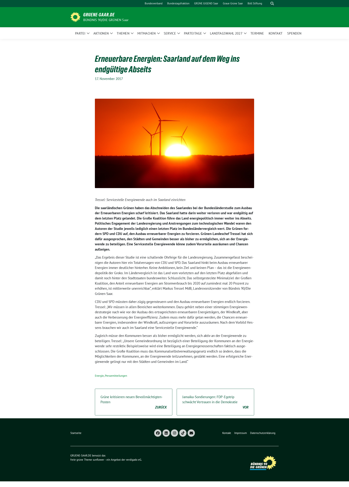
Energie (99, 375)
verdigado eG (133, 459)
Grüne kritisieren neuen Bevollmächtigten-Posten (134, 402)
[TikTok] (182, 433)
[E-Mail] (191, 433)
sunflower (98, 459)
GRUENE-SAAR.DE (99, 14)
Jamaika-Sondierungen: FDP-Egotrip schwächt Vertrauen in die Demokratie (215, 402)
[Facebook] (157, 433)
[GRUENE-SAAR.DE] (75, 17)
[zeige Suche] (272, 3)
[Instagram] (174, 433)
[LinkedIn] (166, 433)
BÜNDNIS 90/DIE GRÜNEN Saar (106, 20)
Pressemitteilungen (116, 375)
